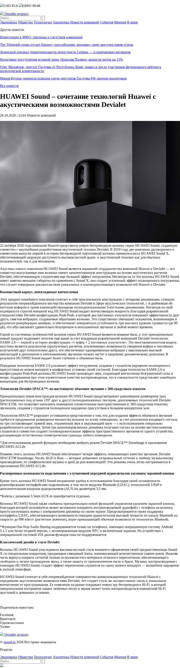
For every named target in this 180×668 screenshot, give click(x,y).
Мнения (120, 22)
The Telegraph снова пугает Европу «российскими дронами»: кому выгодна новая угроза (66, 44)
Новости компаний (84, 22)
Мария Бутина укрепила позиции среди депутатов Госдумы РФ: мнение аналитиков (63, 78)
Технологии (43, 22)
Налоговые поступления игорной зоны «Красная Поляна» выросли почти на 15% (61, 59)
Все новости (9, 86)
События (106, 22)
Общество (25, 22)
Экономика (8, 22)
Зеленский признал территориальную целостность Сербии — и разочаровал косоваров (65, 52)
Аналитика (61, 22)
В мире (132, 22)
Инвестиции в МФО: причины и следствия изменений (41, 37)
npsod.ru (10, 642)
